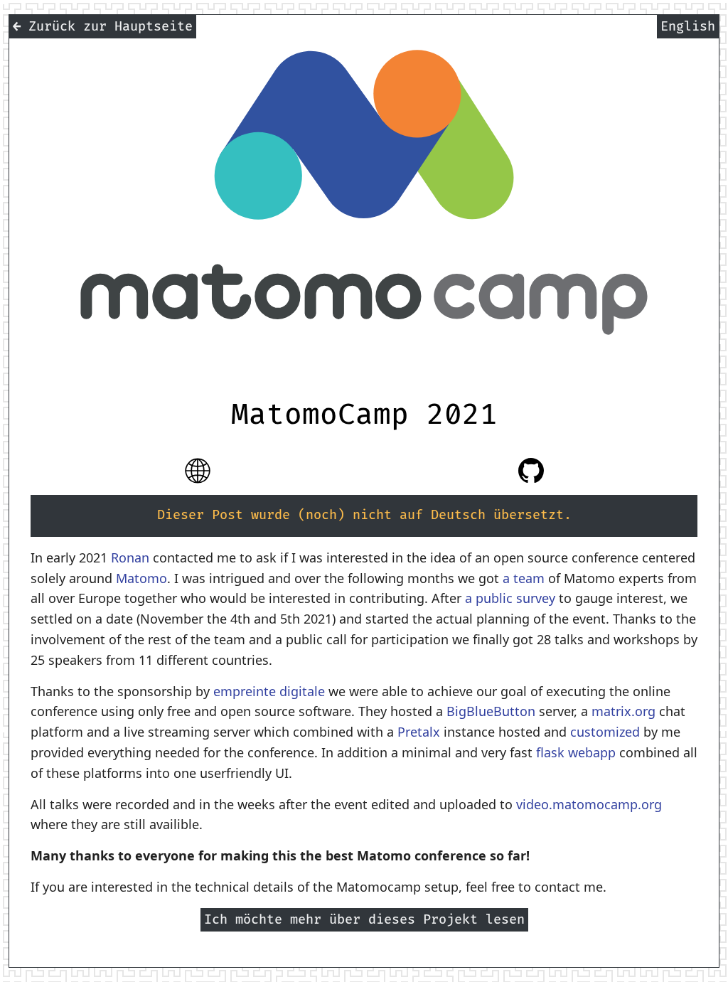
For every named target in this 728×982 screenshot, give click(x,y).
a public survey (510, 598)
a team (524, 578)
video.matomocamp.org (589, 804)
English (687, 26)
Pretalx (418, 731)
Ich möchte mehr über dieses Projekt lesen (364, 920)
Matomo (141, 578)
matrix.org (623, 711)
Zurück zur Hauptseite (103, 26)
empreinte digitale (269, 691)
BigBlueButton (490, 711)
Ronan (130, 557)
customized (605, 731)
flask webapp (576, 752)
